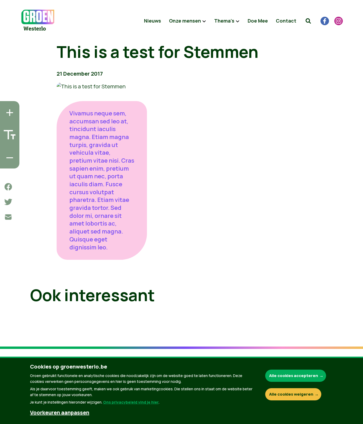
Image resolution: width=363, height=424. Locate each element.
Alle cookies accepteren (293, 375)
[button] (308, 21)
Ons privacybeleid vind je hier (131, 402)
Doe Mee (258, 21)
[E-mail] (8, 217)
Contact (286, 21)
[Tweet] (8, 201)
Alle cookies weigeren (291, 394)
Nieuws (152, 21)
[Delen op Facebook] (8, 186)
